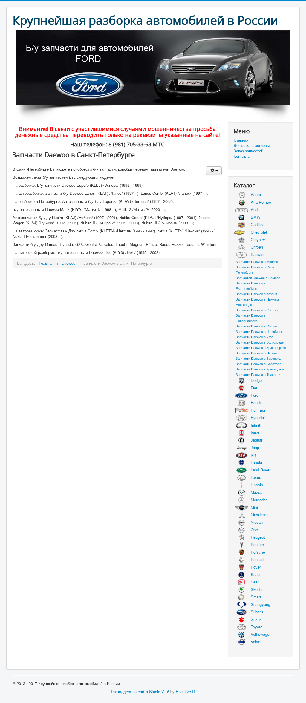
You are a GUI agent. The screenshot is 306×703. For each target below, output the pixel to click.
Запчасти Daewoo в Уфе (254, 336)
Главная (241, 140)
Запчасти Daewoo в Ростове (257, 309)
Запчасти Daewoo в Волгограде (260, 342)
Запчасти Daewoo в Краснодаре (260, 369)
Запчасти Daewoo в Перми (256, 352)
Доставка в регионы (252, 145)
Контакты (242, 156)
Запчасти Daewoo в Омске (256, 326)
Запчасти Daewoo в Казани (256, 293)
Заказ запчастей (248, 151)
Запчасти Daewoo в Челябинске (260, 331)
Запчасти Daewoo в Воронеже (258, 358)
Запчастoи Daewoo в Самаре (258, 277)
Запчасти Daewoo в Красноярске (261, 347)
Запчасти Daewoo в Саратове (258, 363)
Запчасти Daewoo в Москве (257, 261)
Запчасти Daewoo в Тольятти (258, 374)
